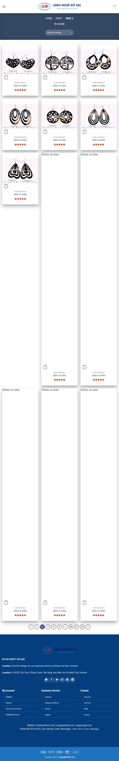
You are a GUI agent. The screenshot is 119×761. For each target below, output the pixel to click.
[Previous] (31, 626)
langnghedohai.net (65, 725)
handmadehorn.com (45, 725)
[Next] (87, 626)
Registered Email (12, 714)
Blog (86, 709)
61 (76, 626)
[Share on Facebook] (51, 680)
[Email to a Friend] (62, 680)
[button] (4, 6)
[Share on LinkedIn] (72, 680)
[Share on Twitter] (56, 680)
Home (49, 18)
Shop (59, 18)
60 (71, 626)
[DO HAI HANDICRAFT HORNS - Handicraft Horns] (59, 6)
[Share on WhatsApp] (46, 680)
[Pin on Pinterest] (67, 680)
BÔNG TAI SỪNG (20, 86)
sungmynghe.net (83, 725)
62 (82, 626)
